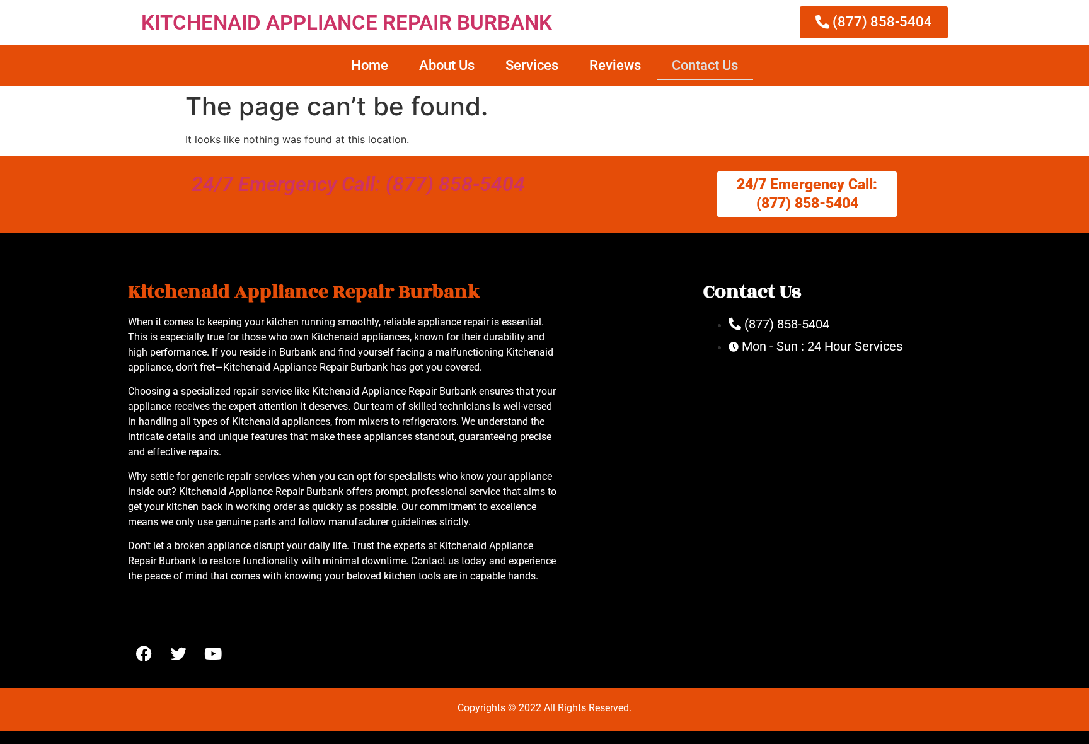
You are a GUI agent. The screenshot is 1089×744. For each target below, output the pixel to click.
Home (369, 65)
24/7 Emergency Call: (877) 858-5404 (358, 184)
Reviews (615, 65)
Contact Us (705, 65)
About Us (447, 65)
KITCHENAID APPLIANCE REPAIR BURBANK (346, 22)
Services (531, 65)
